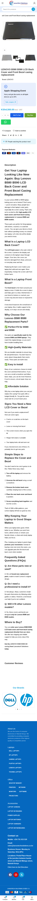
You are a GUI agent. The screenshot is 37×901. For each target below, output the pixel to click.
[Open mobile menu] (3, 3)
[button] (6, 122)
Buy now (30, 115)
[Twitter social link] (10, 135)
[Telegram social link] (21, 135)
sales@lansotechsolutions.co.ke (20, 846)
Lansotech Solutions (21, 646)
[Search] (33, 9)
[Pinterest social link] (13, 135)
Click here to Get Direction (18, 867)
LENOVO (10, 79)
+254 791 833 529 (20, 839)
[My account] (34, 3)
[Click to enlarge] (5, 50)
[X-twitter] (21, 874)
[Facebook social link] (8, 135)
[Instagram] (15, 874)
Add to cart (17, 115)
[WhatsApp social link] (18, 135)
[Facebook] (10, 874)
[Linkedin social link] (16, 135)
